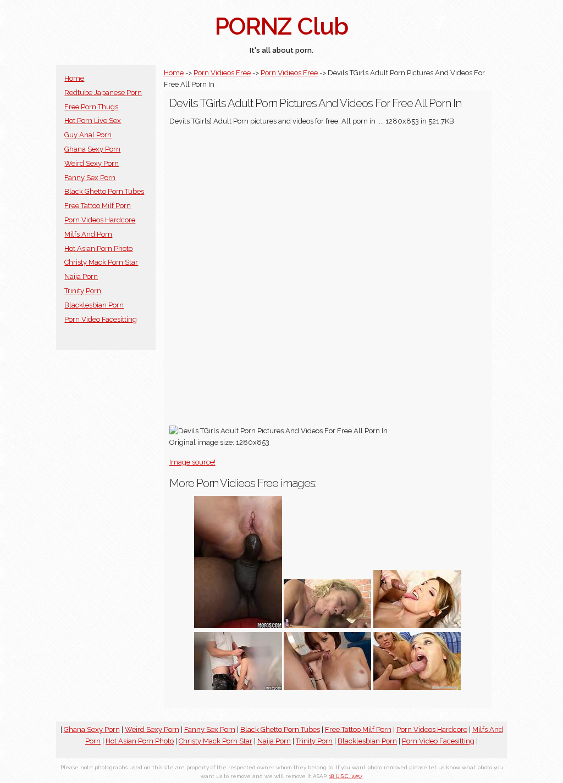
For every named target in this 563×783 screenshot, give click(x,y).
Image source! (192, 462)
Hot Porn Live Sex (92, 120)
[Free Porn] (328, 626)
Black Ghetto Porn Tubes (104, 191)
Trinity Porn (82, 291)
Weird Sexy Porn (91, 163)
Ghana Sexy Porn (92, 149)
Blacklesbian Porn (94, 305)
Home (74, 78)
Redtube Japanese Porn (103, 92)
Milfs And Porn (88, 234)
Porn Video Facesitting (100, 319)
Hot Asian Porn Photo (98, 248)
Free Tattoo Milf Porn (97, 206)
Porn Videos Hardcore (99, 220)
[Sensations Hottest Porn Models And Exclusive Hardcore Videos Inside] (328, 688)
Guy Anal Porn (88, 135)
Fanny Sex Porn (89, 178)
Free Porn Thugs (91, 107)
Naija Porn (81, 276)
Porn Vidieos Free (222, 73)
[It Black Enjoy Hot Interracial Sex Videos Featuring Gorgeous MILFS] (238, 626)
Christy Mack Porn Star (101, 262)
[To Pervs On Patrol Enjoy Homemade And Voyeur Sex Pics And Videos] (238, 688)
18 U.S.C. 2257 (345, 776)
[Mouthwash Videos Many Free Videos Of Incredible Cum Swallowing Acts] (417, 688)
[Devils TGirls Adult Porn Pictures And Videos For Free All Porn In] (417, 626)
